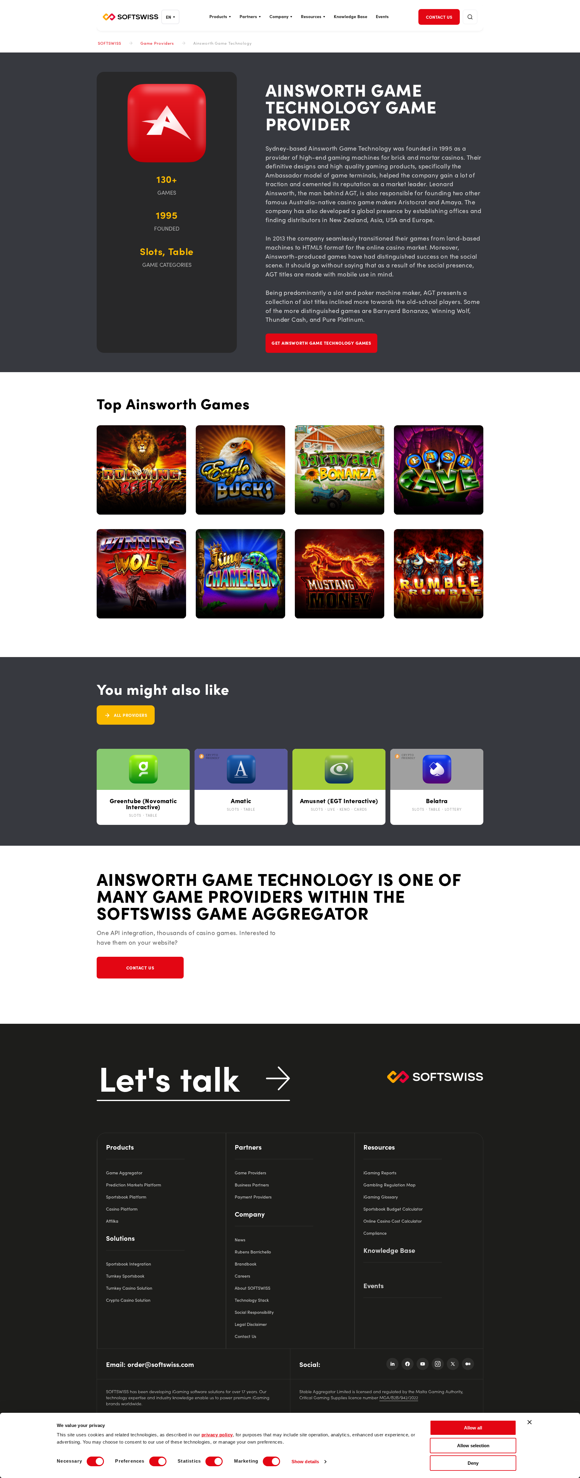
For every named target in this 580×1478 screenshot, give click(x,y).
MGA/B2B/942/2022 (398, 1397)
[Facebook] (407, 1364)
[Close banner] (529, 1422)
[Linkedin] (392, 1364)
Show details (305, 1461)
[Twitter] (453, 1364)
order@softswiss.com (160, 1364)
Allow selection (473, 1445)
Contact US (140, 968)
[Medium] (468, 1364)
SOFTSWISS (109, 43)
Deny (473, 1463)
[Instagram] (438, 1364)
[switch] (157, 1461)
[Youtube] (423, 1364)
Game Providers (157, 43)
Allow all (473, 1427)
